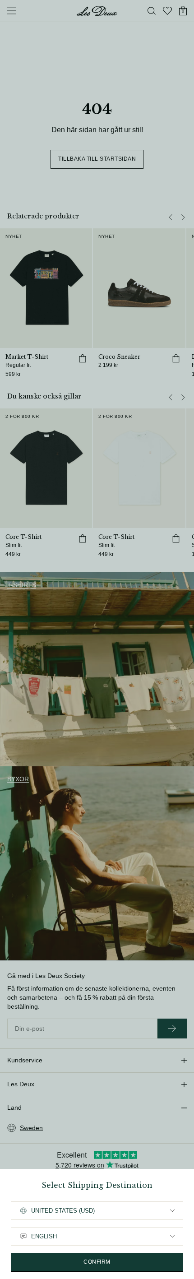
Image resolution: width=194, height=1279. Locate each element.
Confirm (97, 1262)
